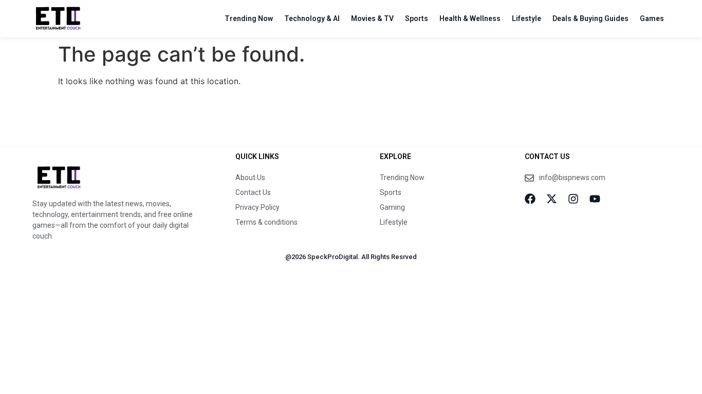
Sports (416, 18)
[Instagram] (573, 198)
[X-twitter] (551, 198)
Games (652, 18)
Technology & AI (312, 18)
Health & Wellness (470, 18)
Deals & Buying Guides (590, 18)
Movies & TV (372, 18)
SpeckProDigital (332, 257)
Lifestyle (526, 18)
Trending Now (249, 18)
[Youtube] (594, 198)
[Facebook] (530, 198)
